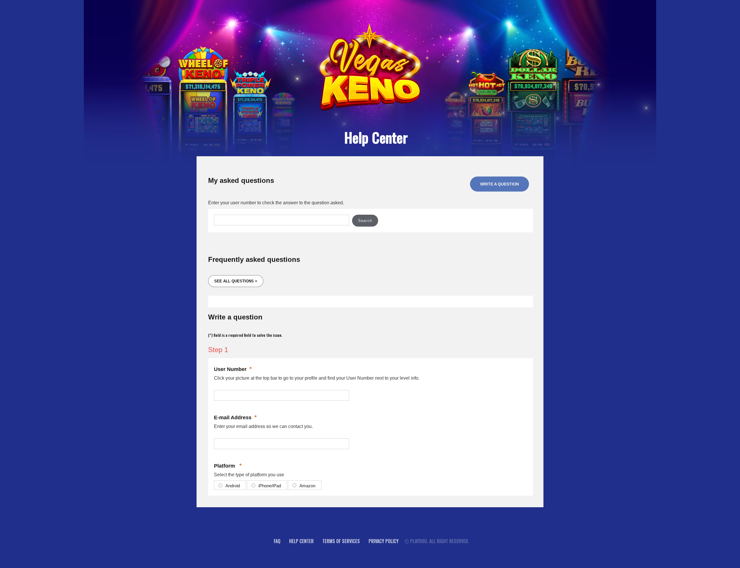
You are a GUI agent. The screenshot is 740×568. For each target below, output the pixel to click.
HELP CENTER (301, 541)
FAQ (277, 541)
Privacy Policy (384, 541)
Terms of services (341, 541)
